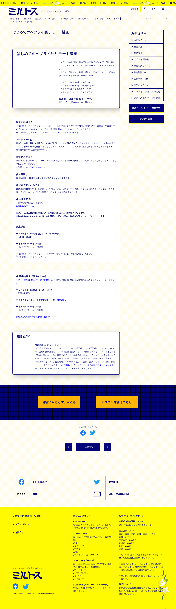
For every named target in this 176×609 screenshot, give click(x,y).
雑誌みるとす (15, 19)
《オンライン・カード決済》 (30, 310)
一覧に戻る (88, 447)
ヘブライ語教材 (51, 19)
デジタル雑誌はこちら (116, 402)
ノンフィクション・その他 (21, 22)
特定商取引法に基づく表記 (28, 516)
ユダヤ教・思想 (97, 19)
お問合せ (19, 532)
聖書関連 (27, 19)
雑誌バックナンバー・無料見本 (146, 108)
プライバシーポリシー (26, 524)
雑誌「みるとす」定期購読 (147, 98)
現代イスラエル (113, 19)
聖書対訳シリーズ (68, 19)
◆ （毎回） (29, 307)
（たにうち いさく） (49, 345)
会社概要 (134, 9)
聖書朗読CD (83, 19)
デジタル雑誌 (146, 119)
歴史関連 (38, 19)
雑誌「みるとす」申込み (59, 402)
